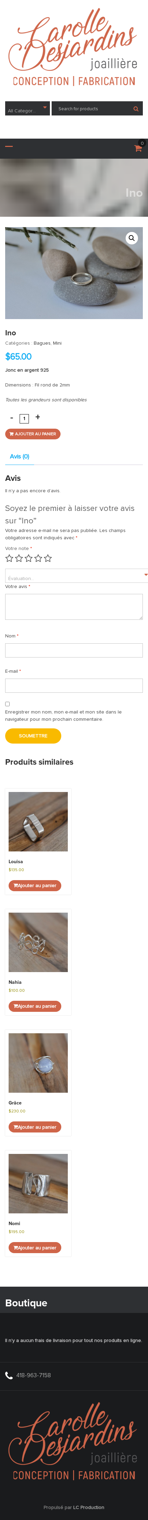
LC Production (88, 1507)
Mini (57, 343)
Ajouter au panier (35, 434)
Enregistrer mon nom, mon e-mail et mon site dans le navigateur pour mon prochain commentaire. (63, 716)
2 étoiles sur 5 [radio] (19, 558)
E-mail (13, 671)
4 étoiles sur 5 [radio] (38, 558)
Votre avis (17, 586)
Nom (12, 636)
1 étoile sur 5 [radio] (9, 558)
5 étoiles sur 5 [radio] (48, 558)
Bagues (42, 343)
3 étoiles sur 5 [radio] (28, 558)
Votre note (18, 548)
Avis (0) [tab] (19, 457)
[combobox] (27, 108)
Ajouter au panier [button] (37, 885)
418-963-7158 (33, 1376)
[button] (132, 238)
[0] (138, 149)
